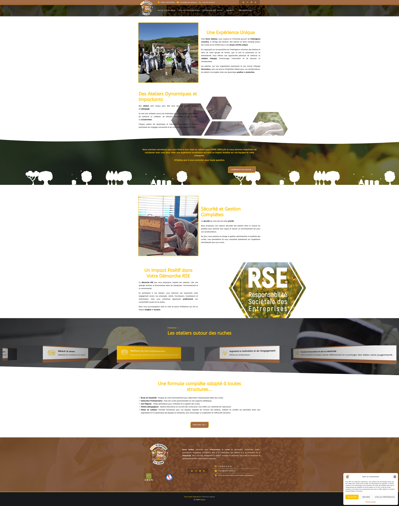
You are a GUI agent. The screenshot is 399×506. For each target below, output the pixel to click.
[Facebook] (243, 2)
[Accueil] (146, 8)
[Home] (159, 454)
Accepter (352, 497)
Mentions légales (208, 497)
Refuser (366, 497)
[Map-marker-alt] (255, 2)
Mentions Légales (370, 502)
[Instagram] (247, 2)
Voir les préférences (385, 497)
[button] (395, 477)
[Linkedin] (251, 2)
